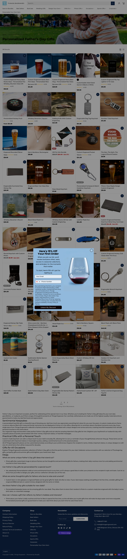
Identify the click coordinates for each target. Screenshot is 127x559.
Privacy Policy (52, 302)
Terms (37, 304)
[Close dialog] (91, 250)
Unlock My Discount (48, 307)
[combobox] (38, 281)
